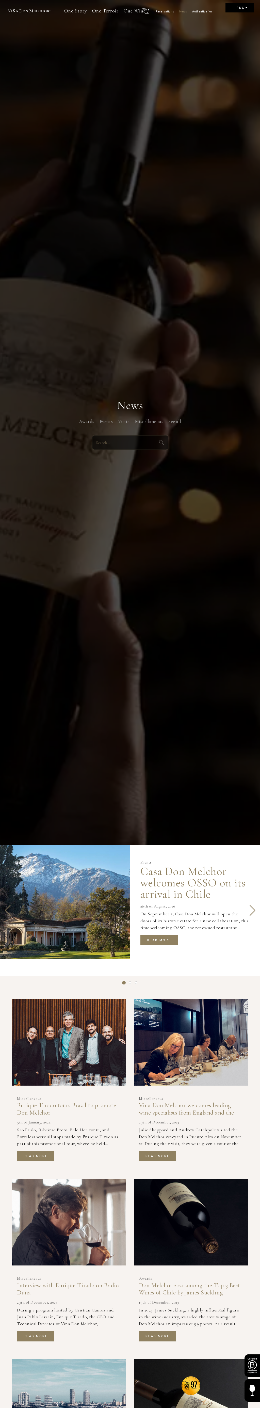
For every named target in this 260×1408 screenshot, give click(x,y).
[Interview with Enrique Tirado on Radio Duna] (69, 1222)
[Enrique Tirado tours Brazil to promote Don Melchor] (69, 1042)
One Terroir (105, 11)
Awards (86, 421)
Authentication (202, 11)
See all (174, 421)
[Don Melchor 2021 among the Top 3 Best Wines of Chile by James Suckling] (191, 1222)
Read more (159, 940)
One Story (75, 11)
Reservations (165, 11)
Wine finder (146, 11)
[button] (8, 910)
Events (106, 421)
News (183, 11)
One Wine (135, 11)
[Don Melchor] (29, 10)
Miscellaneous (149, 421)
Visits (124, 421)
